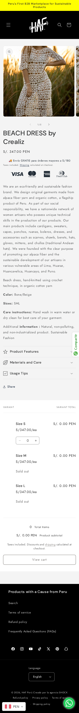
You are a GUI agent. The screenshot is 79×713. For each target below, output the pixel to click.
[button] (8, 25)
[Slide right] (49, 124)
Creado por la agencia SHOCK (50, 692)
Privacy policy (40, 697)
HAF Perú (27, 692)
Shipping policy (42, 704)
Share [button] (11, 386)
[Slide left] (30, 124)
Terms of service (19, 612)
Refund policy (17, 622)
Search (13, 603)
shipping (50, 544)
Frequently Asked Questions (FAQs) (32, 631)
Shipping (24, 165)
